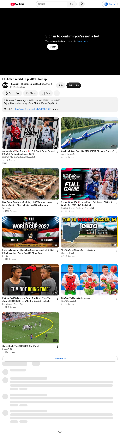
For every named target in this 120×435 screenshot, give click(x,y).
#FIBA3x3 (47, 100)
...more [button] (55, 109)
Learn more (82, 41)
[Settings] (98, 4)
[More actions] (57, 93)
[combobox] (52, 4)
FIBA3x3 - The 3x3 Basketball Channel (30, 84)
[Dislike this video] (18, 93)
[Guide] (5, 4)
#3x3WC (56, 100)
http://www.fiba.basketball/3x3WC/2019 (32, 109)
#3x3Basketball (34, 100)
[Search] (72, 4)
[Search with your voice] (82, 4)
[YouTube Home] (17, 4)
